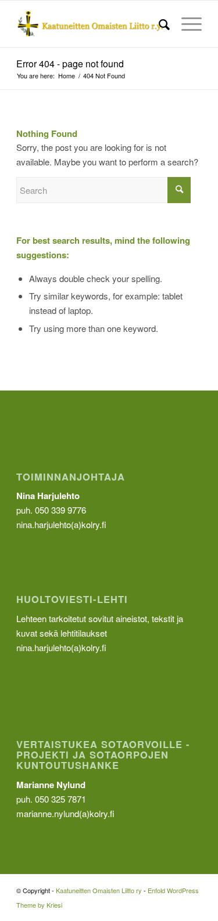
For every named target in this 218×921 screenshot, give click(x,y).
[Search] (158, 24)
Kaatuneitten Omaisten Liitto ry (99, 890)
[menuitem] (158, 24)
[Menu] (186, 24)
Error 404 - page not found (70, 63)
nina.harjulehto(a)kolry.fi (61, 647)
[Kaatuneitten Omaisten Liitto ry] (90, 24)
